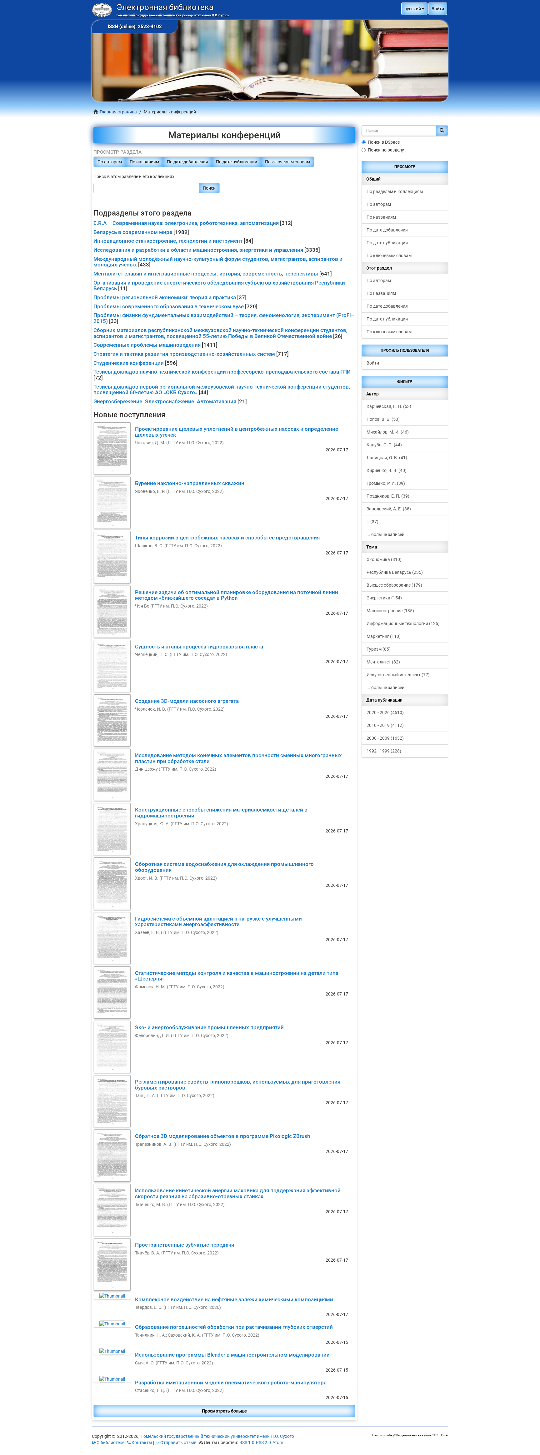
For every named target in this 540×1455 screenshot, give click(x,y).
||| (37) (372, 521)
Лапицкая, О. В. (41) (387, 457)
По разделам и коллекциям (395, 191)
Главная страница (118, 111)
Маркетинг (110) (384, 636)
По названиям (144, 161)
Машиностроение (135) (390, 610)
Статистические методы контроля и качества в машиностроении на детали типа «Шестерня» (236, 976)
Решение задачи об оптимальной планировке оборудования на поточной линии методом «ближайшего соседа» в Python (236, 595)
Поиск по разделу (386, 149)
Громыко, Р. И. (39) (386, 483)
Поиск (209, 188)
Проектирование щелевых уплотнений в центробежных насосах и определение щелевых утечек (236, 432)
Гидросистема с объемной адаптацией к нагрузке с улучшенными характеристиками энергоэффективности (218, 922)
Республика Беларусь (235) (395, 572)
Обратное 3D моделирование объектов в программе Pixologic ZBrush (222, 1136)
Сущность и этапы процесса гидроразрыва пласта (199, 646)
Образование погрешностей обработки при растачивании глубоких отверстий (234, 1327)
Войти (373, 362)
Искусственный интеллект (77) (398, 674)
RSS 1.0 (246, 1442)
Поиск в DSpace (384, 142)
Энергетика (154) (384, 597)
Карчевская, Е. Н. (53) (389, 406)
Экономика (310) (384, 559)
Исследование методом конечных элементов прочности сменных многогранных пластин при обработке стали (238, 758)
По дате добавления (187, 161)
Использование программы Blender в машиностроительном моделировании (232, 1355)
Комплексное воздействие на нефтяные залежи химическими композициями (234, 1299)
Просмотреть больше (224, 1410)
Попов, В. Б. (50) (383, 419)
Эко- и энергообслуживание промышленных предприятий (209, 1027)
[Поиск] (442, 130)
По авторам (110, 161)
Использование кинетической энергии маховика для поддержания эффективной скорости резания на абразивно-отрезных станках (238, 1193)
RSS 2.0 (263, 1442)
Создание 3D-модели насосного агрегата (187, 701)
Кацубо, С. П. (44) (384, 444)
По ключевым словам (287, 161)
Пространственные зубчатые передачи (184, 1245)
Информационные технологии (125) (403, 623)
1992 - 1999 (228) (384, 750)
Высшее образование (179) (394, 585)
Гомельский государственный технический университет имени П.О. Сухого (217, 1436)
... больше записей (385, 534)
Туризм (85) (379, 649)
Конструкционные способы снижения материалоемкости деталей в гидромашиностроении (221, 813)
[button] (414, 8)
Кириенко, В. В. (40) (387, 470)
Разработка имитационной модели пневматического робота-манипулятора (231, 1382)
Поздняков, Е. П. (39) (388, 496)
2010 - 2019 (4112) (385, 725)
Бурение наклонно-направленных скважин (189, 483)
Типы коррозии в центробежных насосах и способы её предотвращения (227, 537)
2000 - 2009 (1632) (385, 738)
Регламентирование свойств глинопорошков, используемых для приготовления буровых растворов (237, 1085)
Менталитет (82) (383, 661)
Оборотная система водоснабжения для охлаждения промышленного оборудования (224, 867)
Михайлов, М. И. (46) (388, 432)
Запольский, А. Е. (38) (389, 508)
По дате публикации (236, 161)
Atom (277, 1442)
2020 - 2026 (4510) (385, 712)
